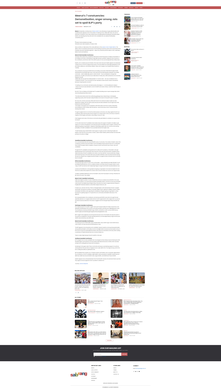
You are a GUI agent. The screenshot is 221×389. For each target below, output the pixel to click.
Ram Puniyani (133, 78)
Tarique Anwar (78, 26)
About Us (133, 3)
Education (133, 36)
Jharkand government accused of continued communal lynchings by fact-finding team (132, 333)
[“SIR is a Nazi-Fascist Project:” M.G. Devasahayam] (81, 303)
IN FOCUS (126, 47)
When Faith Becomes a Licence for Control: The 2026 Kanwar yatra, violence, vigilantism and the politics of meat (133, 323)
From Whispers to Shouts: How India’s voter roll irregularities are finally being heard (118, 286)
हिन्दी (113, 4)
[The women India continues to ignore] (127, 52)
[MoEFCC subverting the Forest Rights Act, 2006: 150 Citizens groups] (137, 278)
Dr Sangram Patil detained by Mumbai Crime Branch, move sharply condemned (99, 286)
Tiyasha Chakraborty (135, 52)
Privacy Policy (104, 356)
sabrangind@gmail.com (141, 368)
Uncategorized (78, 11)
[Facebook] (77, 3)
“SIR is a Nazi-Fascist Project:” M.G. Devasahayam (95, 302)
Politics (125, 310)
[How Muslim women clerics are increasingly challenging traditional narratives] (127, 41)
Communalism (126, 320)
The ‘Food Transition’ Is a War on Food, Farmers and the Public (137, 26)
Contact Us (139, 3)
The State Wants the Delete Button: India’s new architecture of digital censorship (133, 312)
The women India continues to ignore (96, 311)
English (109, 4)
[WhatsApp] (82, 3)
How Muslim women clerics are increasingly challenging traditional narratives (137, 40)
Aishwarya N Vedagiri (135, 60)
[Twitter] (80, 3)
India (132, 21)
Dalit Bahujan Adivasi (127, 54)
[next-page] (78, 293)
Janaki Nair (133, 69)
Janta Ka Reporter (84, 263)
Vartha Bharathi (91, 303)
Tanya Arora (126, 325)
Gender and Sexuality (127, 299)
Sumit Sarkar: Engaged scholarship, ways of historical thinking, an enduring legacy (137, 67)
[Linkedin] (117, 26)
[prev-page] (76, 293)
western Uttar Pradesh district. (109, 47)
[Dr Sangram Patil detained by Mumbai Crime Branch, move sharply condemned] (101, 278)
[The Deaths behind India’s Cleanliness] (127, 60)
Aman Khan (90, 325)
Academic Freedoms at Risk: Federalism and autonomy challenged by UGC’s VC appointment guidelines (136, 33)
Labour (126, 62)
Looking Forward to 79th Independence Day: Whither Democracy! (136, 75)
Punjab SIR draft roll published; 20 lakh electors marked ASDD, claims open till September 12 (96, 323)
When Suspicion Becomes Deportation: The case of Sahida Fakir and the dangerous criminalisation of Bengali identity (133, 302)
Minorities (125, 330)
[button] (144, 3)
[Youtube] (85, 3)
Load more (109, 340)
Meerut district (96, 31)
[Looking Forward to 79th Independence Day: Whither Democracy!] (127, 76)
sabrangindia (78, 290)
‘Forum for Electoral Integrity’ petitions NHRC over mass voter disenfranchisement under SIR (137, 19)
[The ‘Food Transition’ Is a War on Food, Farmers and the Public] (127, 26)
